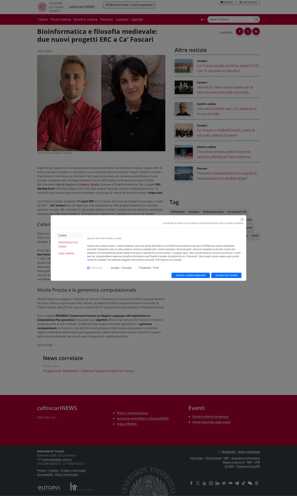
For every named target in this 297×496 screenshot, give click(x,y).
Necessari (97, 267)
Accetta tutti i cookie (226, 275)
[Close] (242, 219)
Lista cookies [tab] (66, 253)
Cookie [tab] (62, 235)
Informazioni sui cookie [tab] (68, 244)
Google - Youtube (121, 267)
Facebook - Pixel (149, 267)
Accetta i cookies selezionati (191, 275)
